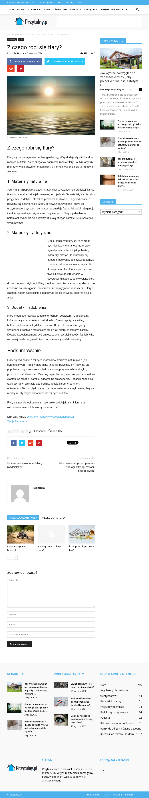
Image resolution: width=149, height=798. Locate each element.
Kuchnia (33, 9)
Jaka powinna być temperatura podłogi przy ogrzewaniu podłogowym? (77, 467)
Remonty (75, 9)
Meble (47, 9)
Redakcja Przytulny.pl (112, 89)
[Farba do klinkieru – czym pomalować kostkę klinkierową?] (61, 701)
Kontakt (81, 2)
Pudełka (105, 717)
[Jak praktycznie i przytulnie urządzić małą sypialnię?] (107, 162)
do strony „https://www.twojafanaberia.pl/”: (51, 416)
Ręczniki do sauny (110, 701)
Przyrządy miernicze (112, 706)
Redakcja (19, 53)
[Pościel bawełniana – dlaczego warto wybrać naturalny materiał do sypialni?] (107, 142)
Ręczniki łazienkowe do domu (117, 734)
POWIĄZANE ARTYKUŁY (23, 517)
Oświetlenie (60, 9)
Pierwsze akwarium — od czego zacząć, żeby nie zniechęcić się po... (129, 124)
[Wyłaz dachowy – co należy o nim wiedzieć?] (61, 685)
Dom (11, 9)
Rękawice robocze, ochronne (117, 723)
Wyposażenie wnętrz (113, 9)
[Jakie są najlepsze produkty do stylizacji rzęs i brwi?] (61, 720)
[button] (137, 9)
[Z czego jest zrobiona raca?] (51, 534)
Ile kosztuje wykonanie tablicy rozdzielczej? (25, 465)
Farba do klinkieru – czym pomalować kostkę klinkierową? (81, 701)
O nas (60, 2)
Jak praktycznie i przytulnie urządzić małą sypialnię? (127, 162)
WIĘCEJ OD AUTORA (53, 517)
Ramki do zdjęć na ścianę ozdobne (120, 728)
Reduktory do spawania (114, 712)
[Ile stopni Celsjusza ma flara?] (82, 534)
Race (21, 39)
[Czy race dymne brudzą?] (20, 534)
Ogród (21, 9)
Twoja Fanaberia (17, 421)
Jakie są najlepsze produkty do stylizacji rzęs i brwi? (81, 719)
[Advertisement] (99, 21)
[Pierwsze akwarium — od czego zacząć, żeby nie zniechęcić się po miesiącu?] (107, 125)
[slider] (18, 431)
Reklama (70, 2)
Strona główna (47, 2)
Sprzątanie (90, 9)
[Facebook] (103, 771)
